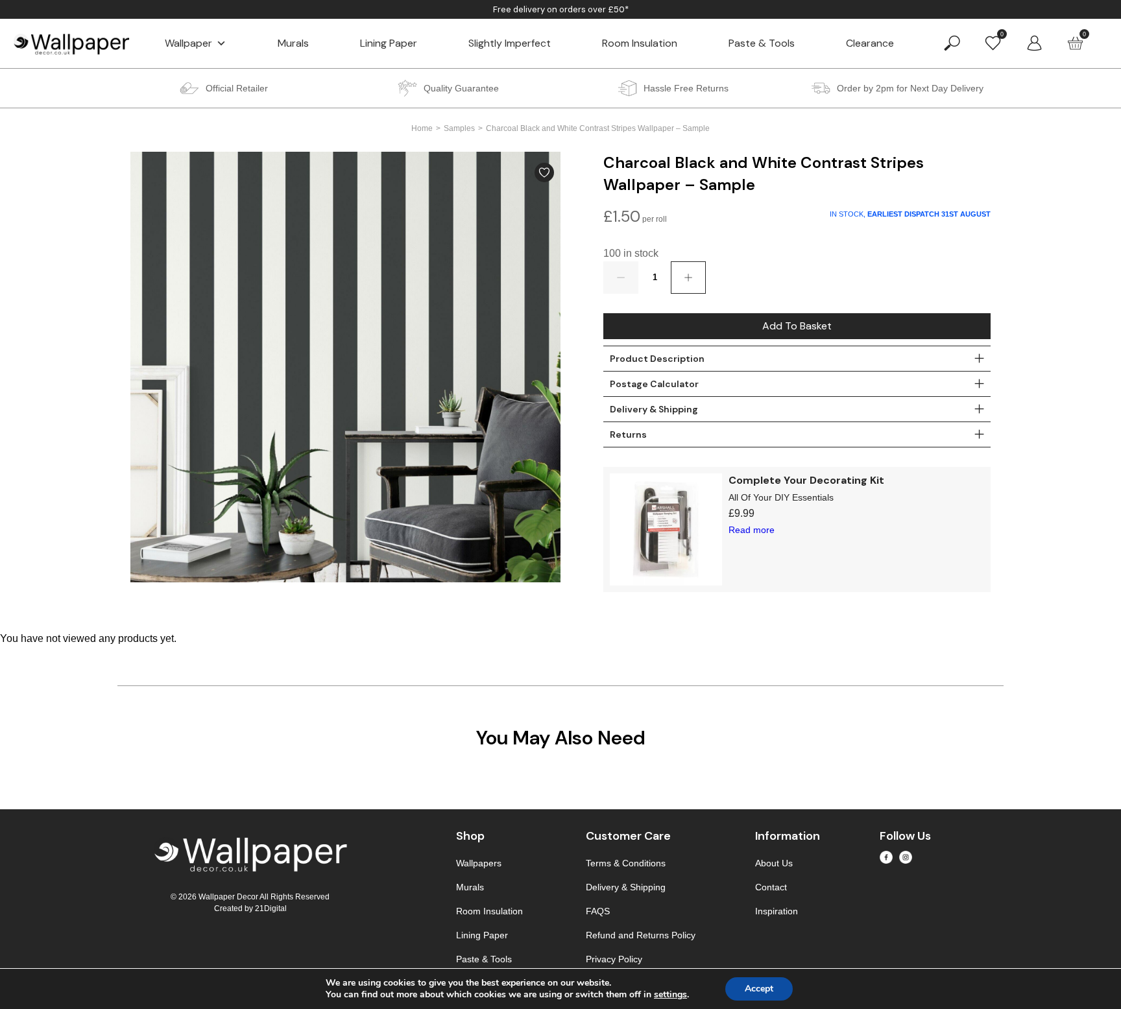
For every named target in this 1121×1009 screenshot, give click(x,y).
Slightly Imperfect (509, 43)
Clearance (870, 43)
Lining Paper (388, 43)
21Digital (271, 908)
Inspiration (776, 911)
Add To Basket (797, 326)
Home (422, 128)
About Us (774, 863)
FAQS (598, 911)
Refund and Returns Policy (640, 935)
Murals (293, 43)
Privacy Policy (614, 959)
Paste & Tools (762, 43)
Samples (459, 128)
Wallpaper (188, 43)
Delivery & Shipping (626, 887)
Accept (759, 988)
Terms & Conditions (626, 863)
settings (670, 995)
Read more (752, 530)
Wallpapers (478, 863)
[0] (993, 42)
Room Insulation (639, 43)
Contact (771, 887)
